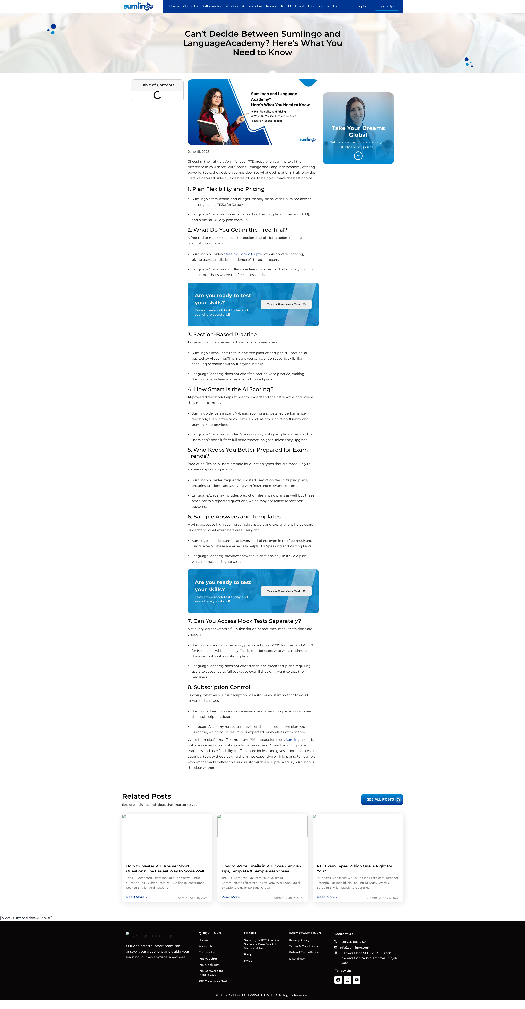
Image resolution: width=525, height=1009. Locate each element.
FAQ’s (248, 960)
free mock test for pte (244, 254)
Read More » (136, 897)
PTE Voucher (252, 6)
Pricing (271, 6)
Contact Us (328, 6)
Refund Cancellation (304, 952)
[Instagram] (347, 980)
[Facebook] (338, 980)
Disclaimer (297, 958)
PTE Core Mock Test (213, 981)
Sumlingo (294, 740)
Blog (312, 6)
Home (174, 6)
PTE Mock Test (293, 6)
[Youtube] (356, 980)
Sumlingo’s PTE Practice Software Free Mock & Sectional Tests (261, 944)
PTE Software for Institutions (211, 973)
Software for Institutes (220, 6)
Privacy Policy (299, 940)
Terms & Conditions (303, 946)
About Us (190, 6)
